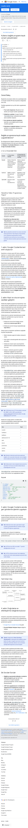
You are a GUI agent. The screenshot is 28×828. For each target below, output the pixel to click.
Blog (2, 760)
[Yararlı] (14, 29)
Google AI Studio (5, 785)
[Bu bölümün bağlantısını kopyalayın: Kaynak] (7, 477)
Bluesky (3, 762)
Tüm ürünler (4, 815)
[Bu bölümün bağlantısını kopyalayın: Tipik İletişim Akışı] (13, 579)
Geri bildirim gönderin (8, 32)
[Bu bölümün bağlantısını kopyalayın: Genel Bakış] (11, 95)
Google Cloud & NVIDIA (6, 754)
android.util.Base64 (8, 414)
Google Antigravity (5, 787)
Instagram (3, 765)
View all (3, 794)
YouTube (3, 772)
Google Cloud (4, 789)
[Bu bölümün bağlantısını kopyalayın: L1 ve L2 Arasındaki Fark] (18, 151)
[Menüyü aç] (2, 1)
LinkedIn (3, 767)
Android (3, 778)
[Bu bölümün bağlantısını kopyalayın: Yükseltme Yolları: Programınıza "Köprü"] (7, 195)
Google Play (3, 792)
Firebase (3, 782)
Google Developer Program (7, 744)
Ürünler (8, 26)
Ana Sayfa (3, 26)
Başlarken (5, 9)
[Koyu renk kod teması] (23, 481)
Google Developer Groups (7, 747)
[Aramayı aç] (19, 2)
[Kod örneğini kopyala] (26, 481)
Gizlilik (7, 821)
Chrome (3, 780)
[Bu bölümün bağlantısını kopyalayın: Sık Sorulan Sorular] (17, 673)
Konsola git (15, 9)
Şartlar (2, 821)
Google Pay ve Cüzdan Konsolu (12, 625)
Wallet (15, 2)
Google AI (3, 813)
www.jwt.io (11, 689)
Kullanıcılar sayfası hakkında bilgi (14, 277)
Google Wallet (15, 26)
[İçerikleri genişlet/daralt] (8, 44)
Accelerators (4, 751)
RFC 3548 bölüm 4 (20, 713)
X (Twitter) (3, 769)
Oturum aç (23, 1)
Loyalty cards (5, 6)
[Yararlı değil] (16, 29)
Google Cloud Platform (6, 810)
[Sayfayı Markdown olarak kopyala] (7, 40)
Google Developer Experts (7, 749)
